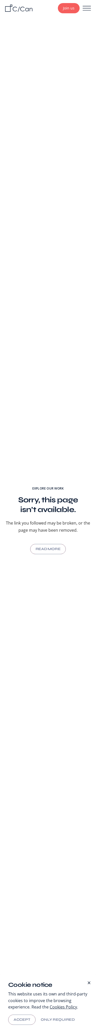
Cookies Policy (63, 1007)
